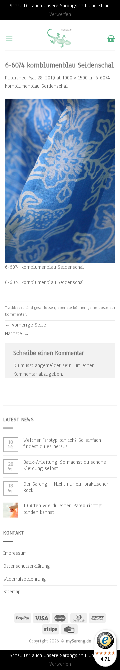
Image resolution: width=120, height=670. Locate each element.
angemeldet (48, 365)
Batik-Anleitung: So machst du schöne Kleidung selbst (64, 465)
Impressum (15, 553)
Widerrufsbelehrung (24, 579)
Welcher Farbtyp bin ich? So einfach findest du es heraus (62, 443)
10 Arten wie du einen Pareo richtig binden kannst (62, 509)
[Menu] (9, 39)
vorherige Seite (25, 325)
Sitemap (12, 591)
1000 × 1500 (75, 77)
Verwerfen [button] (60, 14)
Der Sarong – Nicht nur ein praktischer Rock (65, 487)
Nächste (17, 333)
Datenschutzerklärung (26, 566)
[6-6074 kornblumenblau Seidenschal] (60, 180)
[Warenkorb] (111, 38)
